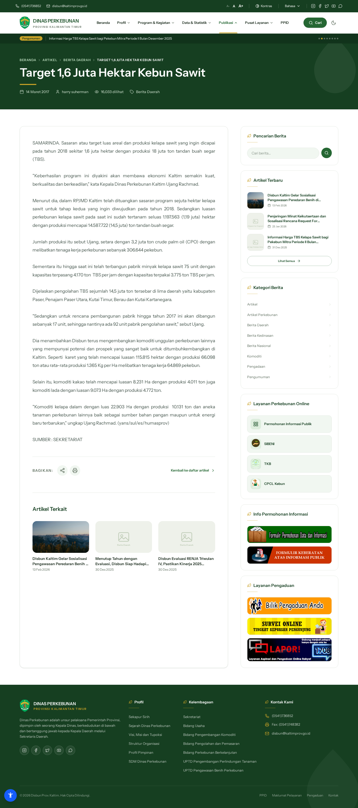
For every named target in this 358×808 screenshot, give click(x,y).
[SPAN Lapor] (289, 649)
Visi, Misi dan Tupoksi (145, 734)
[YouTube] (334, 6)
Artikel (49, 60)
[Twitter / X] (327, 6)
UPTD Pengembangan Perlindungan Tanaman (220, 761)
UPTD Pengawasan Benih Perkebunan (213, 770)
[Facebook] (320, 6)
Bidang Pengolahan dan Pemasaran (211, 743)
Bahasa (290, 6)
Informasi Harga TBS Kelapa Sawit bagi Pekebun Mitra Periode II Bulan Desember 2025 (110, 38)
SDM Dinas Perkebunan (147, 761)
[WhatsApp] (340, 6)
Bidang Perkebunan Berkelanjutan (210, 752)
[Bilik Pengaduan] (289, 605)
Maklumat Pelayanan (287, 795)
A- (228, 6)
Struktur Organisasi (144, 743)
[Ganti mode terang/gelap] (333, 23)
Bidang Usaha (194, 726)
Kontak (333, 795)
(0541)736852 (31, 6)
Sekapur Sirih (139, 717)
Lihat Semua (286, 261)
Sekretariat (191, 717)
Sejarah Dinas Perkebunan (149, 726)
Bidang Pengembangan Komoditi (209, 734)
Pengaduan (315, 795)
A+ (240, 5)
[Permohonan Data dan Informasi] (289, 534)
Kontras (266, 6)
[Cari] (326, 153)
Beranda (28, 60)
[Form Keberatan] (289, 555)
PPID (263, 795)
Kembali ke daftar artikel (190, 470)
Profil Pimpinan (141, 752)
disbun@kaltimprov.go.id (69, 6)
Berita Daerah (77, 60)
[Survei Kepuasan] (289, 626)
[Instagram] (313, 6)
